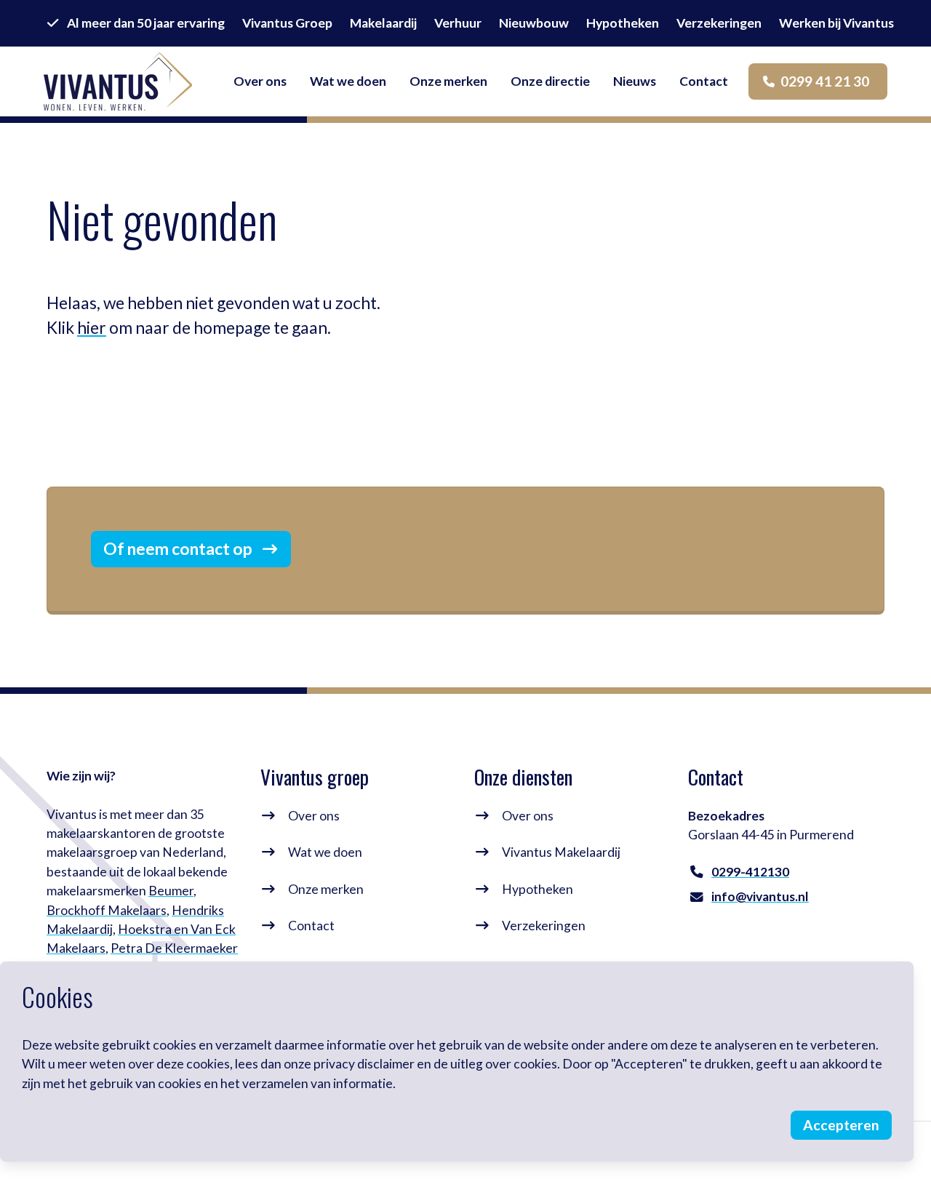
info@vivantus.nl (760, 896)
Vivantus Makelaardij (561, 852)
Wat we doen (325, 852)
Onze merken (326, 889)
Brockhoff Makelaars (107, 910)
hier (91, 327)
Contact (311, 925)
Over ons (314, 815)
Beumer (170, 890)
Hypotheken (537, 889)
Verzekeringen (544, 925)
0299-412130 (750, 871)
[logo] (118, 81)
